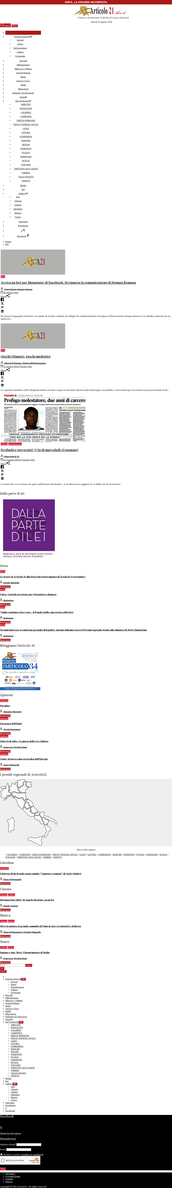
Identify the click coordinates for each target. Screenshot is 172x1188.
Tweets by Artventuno (10, 1133)
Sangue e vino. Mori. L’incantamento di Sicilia (25, 952)
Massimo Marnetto (12, 711)
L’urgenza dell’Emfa (11, 723)
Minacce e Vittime (23, 69)
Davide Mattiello (11, 582)
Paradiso (5, 706)
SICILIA (26, 160)
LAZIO (26, 128)
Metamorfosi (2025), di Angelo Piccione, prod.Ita (27, 900)
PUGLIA (26, 152)
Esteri (20, 44)
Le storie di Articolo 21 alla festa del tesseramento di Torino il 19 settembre (42, 577)
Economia (20, 56)
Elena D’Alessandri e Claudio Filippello (22, 932)
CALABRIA (26, 112)
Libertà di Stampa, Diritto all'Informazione (25, 363)
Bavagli (23, 61)
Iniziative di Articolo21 (23, 93)
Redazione (8, 600)
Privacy (9, 1181)
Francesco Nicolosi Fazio (15, 747)
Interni (20, 40)
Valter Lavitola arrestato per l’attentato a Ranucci (28, 594)
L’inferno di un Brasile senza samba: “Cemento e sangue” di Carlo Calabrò (40, 873)
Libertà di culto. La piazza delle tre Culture (24, 741)
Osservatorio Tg (11, 456)
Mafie (23, 77)
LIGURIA (26, 132)
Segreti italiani (23, 73)
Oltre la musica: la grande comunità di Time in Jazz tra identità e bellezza (40, 926)
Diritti (23, 85)
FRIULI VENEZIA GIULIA (25, 124)
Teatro (18, 217)
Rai (23, 189)
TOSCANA (26, 164)
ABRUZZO (26, 104)
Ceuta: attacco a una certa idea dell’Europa (24, 759)
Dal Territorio (21, 101)
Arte (18, 197)
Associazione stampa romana (18, 289)
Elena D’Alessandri (12, 879)
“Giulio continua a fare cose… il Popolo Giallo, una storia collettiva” (37, 612)
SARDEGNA (26, 156)
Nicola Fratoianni (11, 729)
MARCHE (25, 140)
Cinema (18, 201)
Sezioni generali (22, 36)
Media (23, 185)
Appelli (23, 97)
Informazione (20, 48)
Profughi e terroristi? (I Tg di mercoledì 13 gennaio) (39, 450)
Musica (18, 213)
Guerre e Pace (23, 81)
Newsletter (23, 225)
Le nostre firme (12, 1176)
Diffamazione (23, 65)
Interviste (23, 221)
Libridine (17, 209)
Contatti (9, 1179)
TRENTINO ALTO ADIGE (26, 168)
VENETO (26, 181)
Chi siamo (10, 1173)
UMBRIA (26, 173)
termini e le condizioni (32, 1154)
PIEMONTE (25, 148)
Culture (20, 52)
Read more (5, 586)
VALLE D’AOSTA (26, 177)
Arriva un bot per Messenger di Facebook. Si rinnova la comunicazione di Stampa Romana (68, 283)
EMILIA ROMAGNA (26, 120)
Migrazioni (23, 89)
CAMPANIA (26, 116)
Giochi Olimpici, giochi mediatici (25, 357)
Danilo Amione (10, 906)
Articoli (4, 444)
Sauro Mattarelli (11, 765)
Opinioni (4, 700)
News (2, 571)
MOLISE (26, 144)
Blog (3, 276)
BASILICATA (26, 108)
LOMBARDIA (26, 136)
